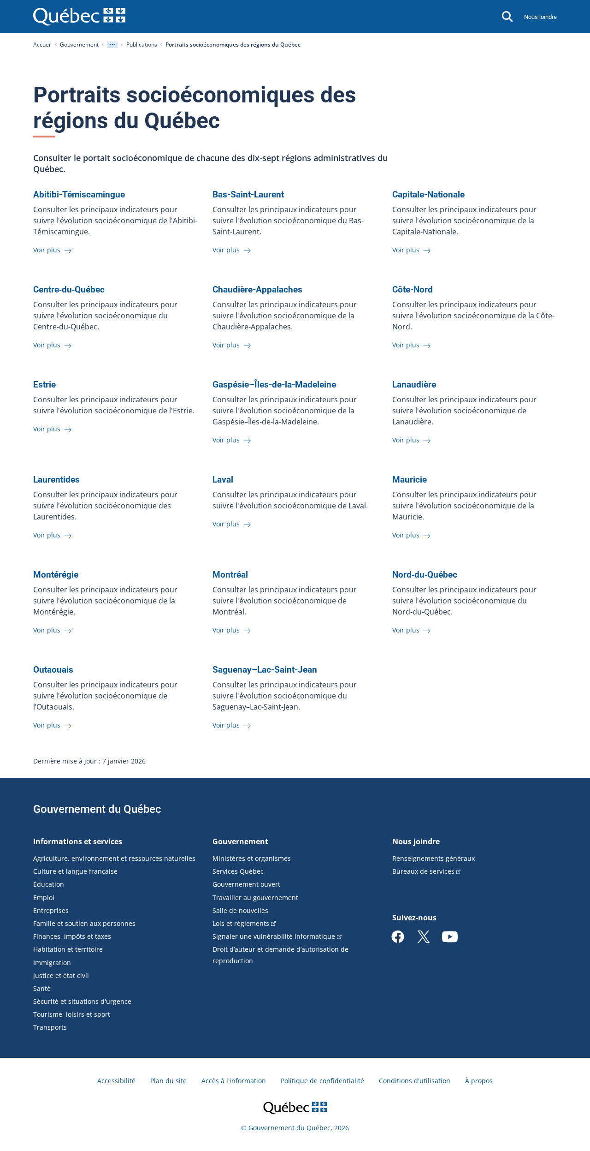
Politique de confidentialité (322, 1080)
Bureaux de (423, 871)
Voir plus (47, 249)
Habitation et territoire (68, 949)
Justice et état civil (61, 975)
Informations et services (77, 841)
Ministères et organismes (251, 858)
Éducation (48, 884)
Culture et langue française (75, 871)
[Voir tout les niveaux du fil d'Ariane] (112, 44)
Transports (50, 1027)
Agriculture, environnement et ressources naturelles (114, 858)
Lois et (240, 923)
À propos (479, 1080)
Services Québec (238, 871)
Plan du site (168, 1080)
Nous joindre (540, 16)
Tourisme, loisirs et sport (71, 1014)
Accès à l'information (233, 1080)
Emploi (43, 897)
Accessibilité (116, 1080)
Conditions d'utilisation (414, 1080)
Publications (141, 44)
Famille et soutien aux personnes (84, 923)
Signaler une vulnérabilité (273, 936)
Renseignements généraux (433, 858)
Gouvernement (79, 44)
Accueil (42, 44)
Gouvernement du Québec (97, 809)
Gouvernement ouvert (246, 884)
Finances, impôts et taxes (72, 936)
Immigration (52, 962)
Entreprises (51, 910)
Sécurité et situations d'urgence (82, 1001)
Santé (42, 988)
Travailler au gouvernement (255, 897)
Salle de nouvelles (240, 910)
